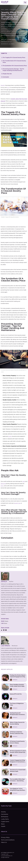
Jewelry (6, 9)
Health (3, 826)
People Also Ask (7, 73)
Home (2, 9)
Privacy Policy (5, 837)
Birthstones (4, 816)
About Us (4, 842)
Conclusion (6, 77)
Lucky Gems (5, 819)
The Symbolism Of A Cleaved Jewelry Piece (15, 65)
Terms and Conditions (7, 840)
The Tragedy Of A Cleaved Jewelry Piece (14, 57)
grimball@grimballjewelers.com (7, 852)
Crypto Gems (5, 821)
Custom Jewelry (13, 9)
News (3, 824)
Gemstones (4, 814)
